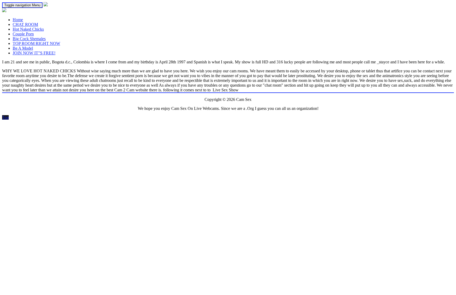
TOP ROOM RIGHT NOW (36, 43)
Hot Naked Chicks (28, 29)
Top (5, 117)
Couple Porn (23, 34)
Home (18, 19)
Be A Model (23, 48)
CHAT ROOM (25, 24)
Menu (22, 5)
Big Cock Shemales (29, 38)
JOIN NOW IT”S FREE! (34, 53)
